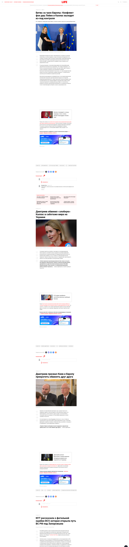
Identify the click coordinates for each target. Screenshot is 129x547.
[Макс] (49, 172)
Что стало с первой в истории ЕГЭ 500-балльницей (42, 197)
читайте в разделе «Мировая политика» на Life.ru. (51, 313)
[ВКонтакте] (53, 172)
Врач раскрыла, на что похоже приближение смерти (69, 535)
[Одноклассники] (56, 172)
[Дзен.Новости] (46, 172)
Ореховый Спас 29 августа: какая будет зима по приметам (42, 535)
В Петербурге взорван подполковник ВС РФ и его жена (69, 530)
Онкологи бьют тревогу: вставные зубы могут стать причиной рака (55, 197)
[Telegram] (51, 172)
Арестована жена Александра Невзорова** (69, 197)
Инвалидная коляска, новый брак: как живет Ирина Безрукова (42, 202)
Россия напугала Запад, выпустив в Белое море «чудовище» (54, 202)
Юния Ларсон (43, 146)
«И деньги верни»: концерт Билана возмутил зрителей (69, 202)
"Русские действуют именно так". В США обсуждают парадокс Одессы (55, 530)
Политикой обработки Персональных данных (55, 5)
